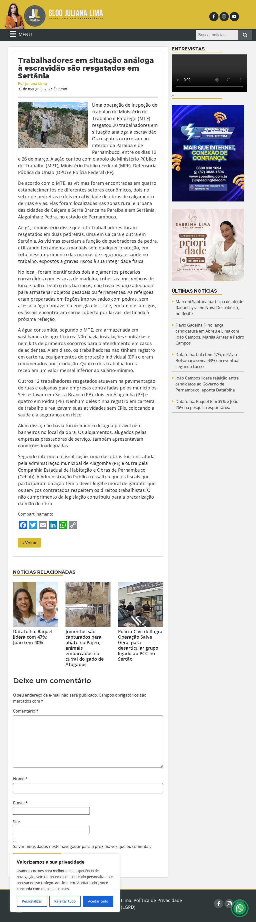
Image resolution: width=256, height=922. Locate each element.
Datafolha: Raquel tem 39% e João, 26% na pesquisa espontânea (208, 404)
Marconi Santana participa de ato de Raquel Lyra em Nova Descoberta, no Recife (209, 307)
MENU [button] (24, 34)
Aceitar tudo (98, 901)
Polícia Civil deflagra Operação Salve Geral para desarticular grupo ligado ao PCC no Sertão (140, 645)
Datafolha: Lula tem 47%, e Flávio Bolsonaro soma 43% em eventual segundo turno (207, 360)
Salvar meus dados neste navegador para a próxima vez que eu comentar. (82, 846)
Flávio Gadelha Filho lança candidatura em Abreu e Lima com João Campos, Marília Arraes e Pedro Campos (210, 334)
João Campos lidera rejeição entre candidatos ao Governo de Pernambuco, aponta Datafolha (207, 384)
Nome (20, 778)
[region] (65, 883)
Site (16, 821)
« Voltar (29, 543)
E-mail (20, 803)
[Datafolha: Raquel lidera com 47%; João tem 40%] (35, 604)
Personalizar (32, 901)
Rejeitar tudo (65, 901)
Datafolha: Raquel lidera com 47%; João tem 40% (32, 636)
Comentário (25, 711)
